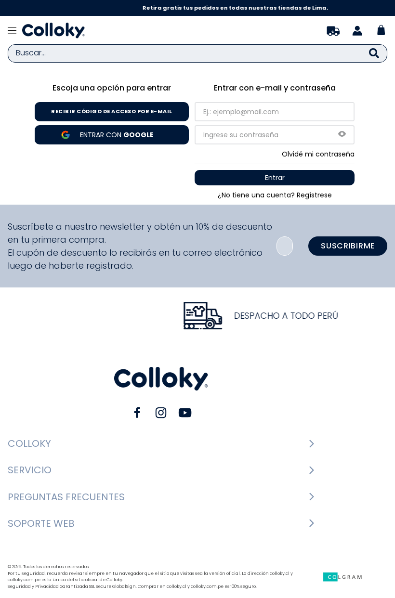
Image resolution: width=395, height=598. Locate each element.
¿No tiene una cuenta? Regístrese (275, 195)
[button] (342, 134)
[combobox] (197, 53)
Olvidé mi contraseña (318, 154)
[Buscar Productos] (374, 53)
